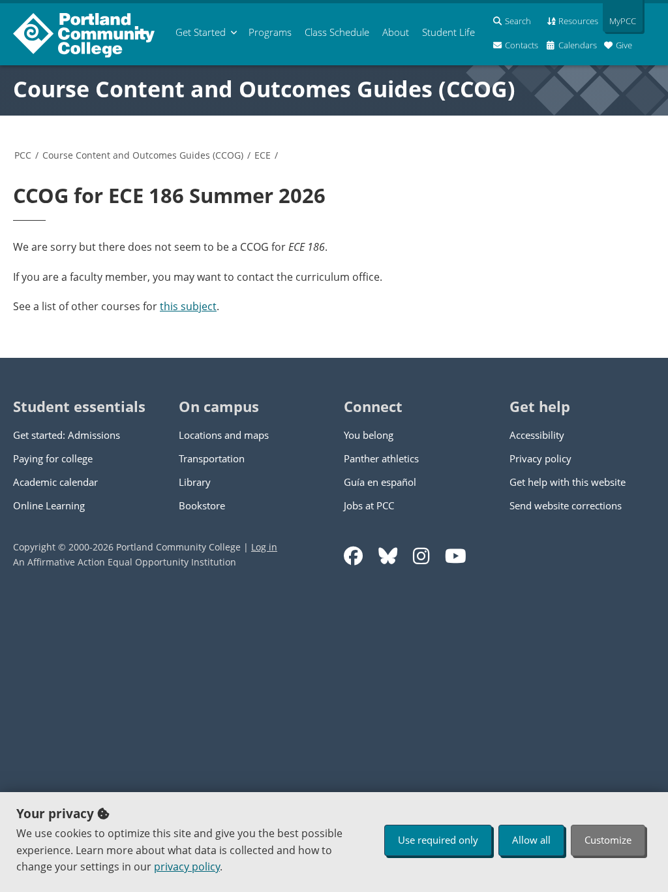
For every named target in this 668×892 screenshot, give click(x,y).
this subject (188, 306)
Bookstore (202, 505)
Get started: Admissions (66, 434)
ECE (262, 155)
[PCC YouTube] (455, 556)
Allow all (531, 839)
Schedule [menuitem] (337, 32)
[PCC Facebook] (353, 556)
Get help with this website (567, 481)
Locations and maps (224, 434)
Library (195, 481)
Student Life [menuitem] (448, 32)
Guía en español (380, 481)
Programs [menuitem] (270, 32)
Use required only (438, 839)
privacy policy (187, 866)
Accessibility (536, 434)
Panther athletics (381, 458)
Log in (264, 547)
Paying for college (53, 458)
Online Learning (49, 505)
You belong (368, 434)
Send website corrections (565, 505)
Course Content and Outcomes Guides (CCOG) (264, 89)
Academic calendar (55, 481)
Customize (607, 839)
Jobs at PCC (369, 505)
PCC (22, 155)
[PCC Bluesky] (387, 556)
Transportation (212, 458)
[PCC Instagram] (421, 556)
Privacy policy (540, 458)
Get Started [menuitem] (200, 32)
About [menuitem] (395, 32)
